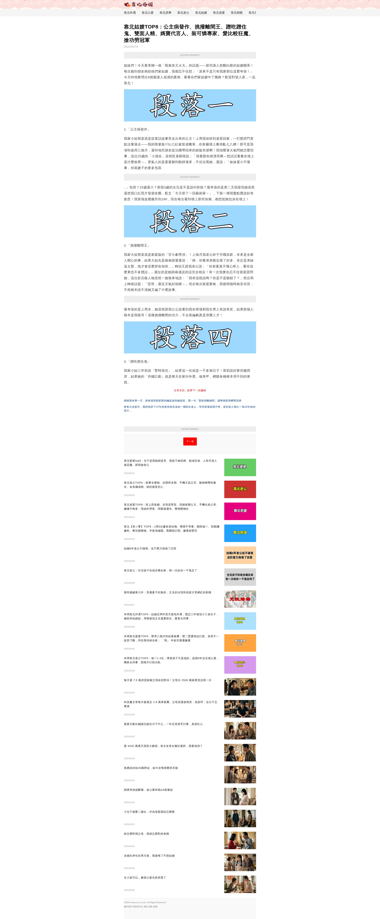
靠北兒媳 (255, 12)
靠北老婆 (219, 12)
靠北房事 (165, 12)
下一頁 (190, 441)
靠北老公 (183, 12)
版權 (155, 906)
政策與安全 (138, 906)
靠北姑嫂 (201, 12)
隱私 (151, 906)
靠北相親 (237, 12)
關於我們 (128, 906)
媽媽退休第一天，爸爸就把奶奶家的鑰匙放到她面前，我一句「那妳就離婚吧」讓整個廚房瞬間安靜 (183, 400)
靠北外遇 (130, 12)
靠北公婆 (148, 12)
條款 (146, 906)
